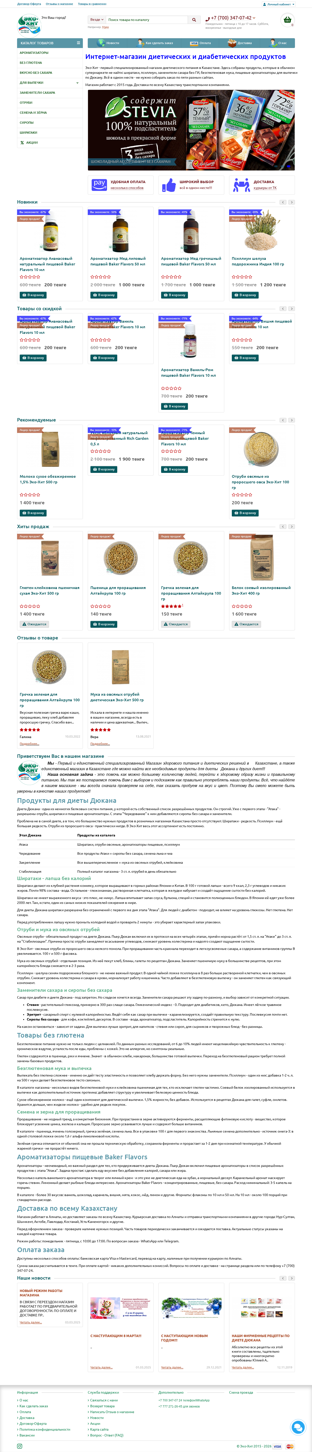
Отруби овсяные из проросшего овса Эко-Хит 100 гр (260, 482)
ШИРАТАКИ (28, 132)
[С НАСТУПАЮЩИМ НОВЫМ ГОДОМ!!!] (191, 1308)
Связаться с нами (104, 1400)
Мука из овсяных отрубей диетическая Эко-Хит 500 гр (117, 697)
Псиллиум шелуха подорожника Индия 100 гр (258, 261)
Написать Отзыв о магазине (112, 1412)
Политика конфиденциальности (45, 1429)
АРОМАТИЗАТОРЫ (34, 53)
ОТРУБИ (26, 102)
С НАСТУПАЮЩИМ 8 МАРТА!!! (115, 1336)
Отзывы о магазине (59, 3)
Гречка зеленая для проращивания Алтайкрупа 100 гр (191, 593)
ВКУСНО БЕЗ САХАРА (36, 73)
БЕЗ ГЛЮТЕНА (31, 63)
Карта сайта (99, 1429)
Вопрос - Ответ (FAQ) (107, 1435)
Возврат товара (102, 1406)
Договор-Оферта (29, 3)
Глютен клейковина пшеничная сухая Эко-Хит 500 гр (49, 590)
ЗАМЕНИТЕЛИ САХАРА (37, 92)
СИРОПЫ (27, 122)
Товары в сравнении (92, 3)
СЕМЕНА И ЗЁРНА (33, 112)
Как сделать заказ (159, 43)
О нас (282, 43)
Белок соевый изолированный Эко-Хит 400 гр (261, 590)
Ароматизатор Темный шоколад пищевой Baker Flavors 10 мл (185, 438)
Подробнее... (29, 743)
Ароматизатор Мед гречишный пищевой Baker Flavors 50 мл (191, 261)
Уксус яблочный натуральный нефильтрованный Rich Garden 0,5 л (119, 438)
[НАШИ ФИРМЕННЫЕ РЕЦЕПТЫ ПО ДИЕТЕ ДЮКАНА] (262, 1308)
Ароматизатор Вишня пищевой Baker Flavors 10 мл (262, 324)
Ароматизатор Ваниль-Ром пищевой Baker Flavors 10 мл (188, 372)
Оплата (205, 43)
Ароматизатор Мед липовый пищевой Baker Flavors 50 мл (118, 261)
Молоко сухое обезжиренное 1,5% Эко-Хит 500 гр (48, 479)
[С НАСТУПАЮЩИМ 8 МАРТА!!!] (120, 1308)
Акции (95, 1423)
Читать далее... (31, 1322)
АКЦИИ (32, 142)
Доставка (244, 43)
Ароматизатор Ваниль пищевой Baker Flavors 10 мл (117, 324)
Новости (112, 43)
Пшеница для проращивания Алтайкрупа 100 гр (118, 590)
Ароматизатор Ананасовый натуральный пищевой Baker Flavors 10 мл (47, 264)
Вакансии (27, 1435)
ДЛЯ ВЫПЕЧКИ (31, 82)
